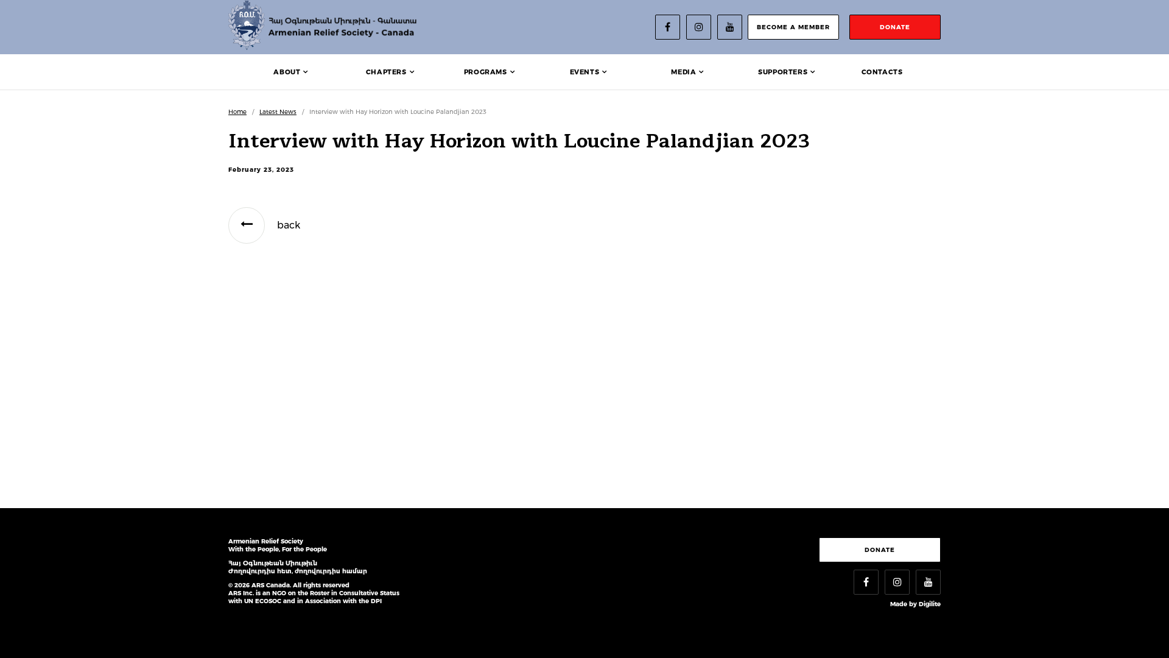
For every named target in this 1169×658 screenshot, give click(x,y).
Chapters (386, 72)
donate (895, 27)
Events (585, 72)
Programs (485, 72)
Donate (880, 550)
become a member (793, 27)
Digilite (930, 604)
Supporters (782, 72)
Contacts (882, 72)
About (286, 72)
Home (237, 112)
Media (683, 72)
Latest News (278, 112)
